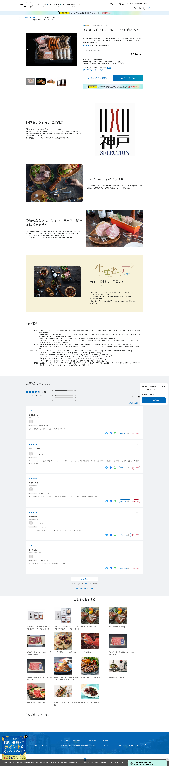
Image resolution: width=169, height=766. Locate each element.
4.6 (43, 391)
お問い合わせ (147, 3)
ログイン (87, 584)
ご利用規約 (105, 740)
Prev (27, 49)
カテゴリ (44, 5)
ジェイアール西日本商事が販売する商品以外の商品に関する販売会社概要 (75, 745)
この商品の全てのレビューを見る (84, 589)
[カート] (144, 9)
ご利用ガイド (130, 3)
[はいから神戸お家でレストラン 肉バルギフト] (30, 81)
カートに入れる (129, 78)
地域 (58, 5)
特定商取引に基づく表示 (30, 745)
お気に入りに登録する (99, 78)
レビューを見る (104, 45)
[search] (135, 8)
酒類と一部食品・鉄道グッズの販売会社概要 (132, 745)
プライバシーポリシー (91, 740)
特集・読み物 (74, 5)
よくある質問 (76, 740)
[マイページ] (140, 9)
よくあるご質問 (138, 3)
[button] (164, 763)
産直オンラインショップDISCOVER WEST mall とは (117, 3)
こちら (109, 68)
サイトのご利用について (107, 745)
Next (75, 49)
